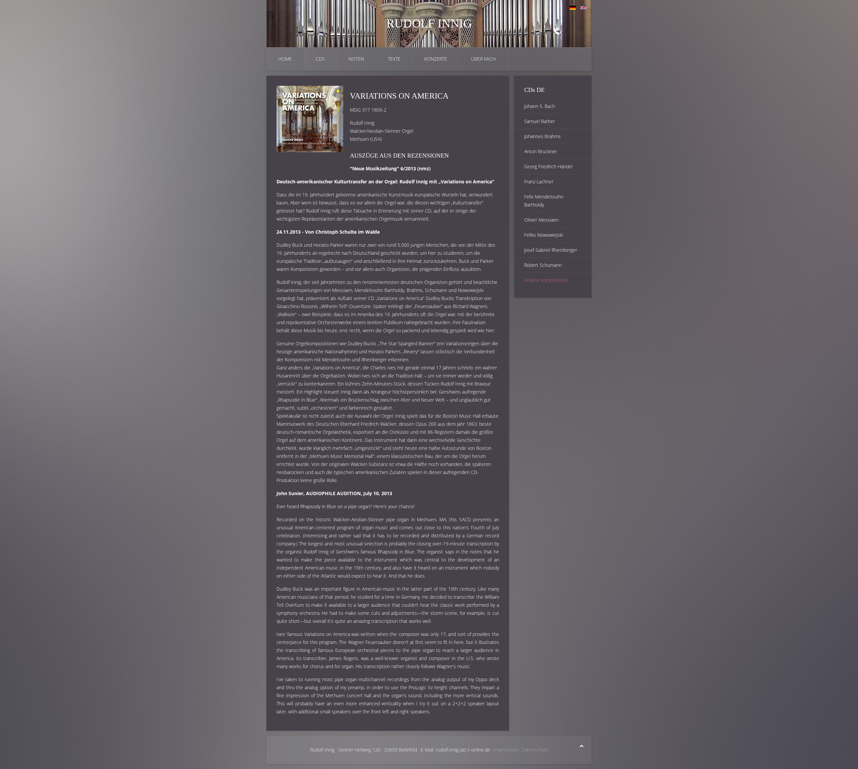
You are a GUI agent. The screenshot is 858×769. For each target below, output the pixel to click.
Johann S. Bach (539, 106)
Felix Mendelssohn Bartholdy (543, 200)
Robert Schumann (543, 265)
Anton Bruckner (540, 151)
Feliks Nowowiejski (543, 235)
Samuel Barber (539, 121)
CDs (320, 59)
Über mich (483, 59)
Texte (394, 59)
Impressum (506, 750)
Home (285, 59)
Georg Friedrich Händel (548, 166)
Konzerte (435, 59)
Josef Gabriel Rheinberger (550, 250)
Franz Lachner (538, 181)
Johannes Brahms (542, 136)
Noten (356, 59)
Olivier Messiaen (541, 220)
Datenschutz (535, 750)
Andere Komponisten (546, 280)
